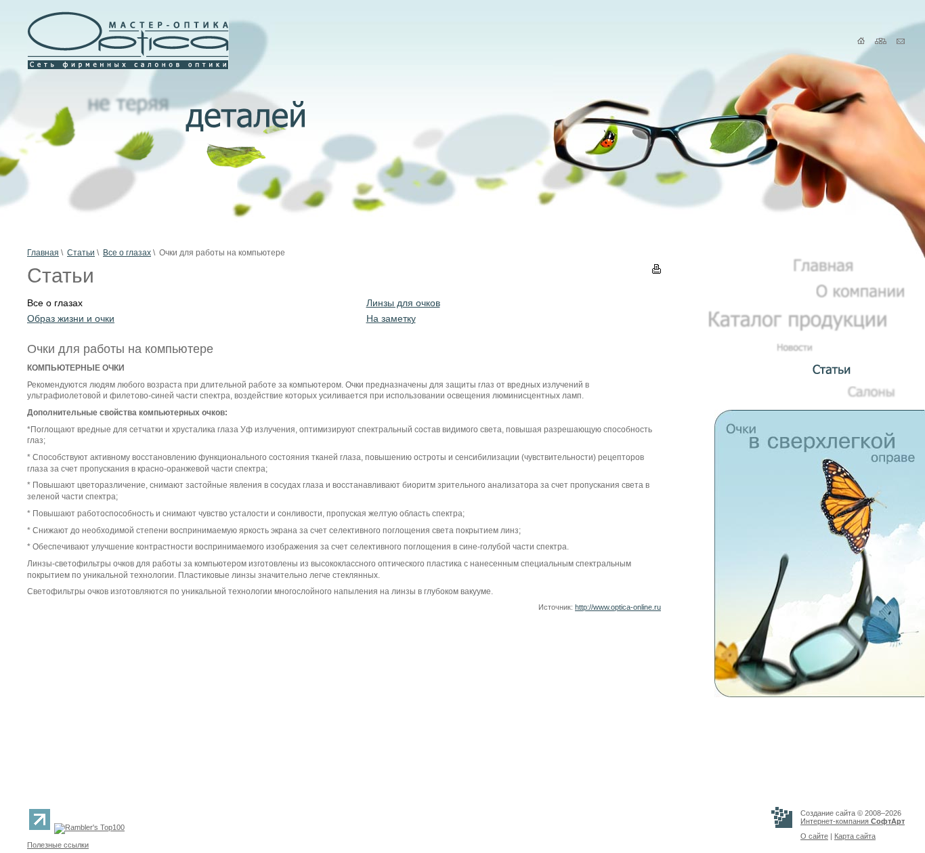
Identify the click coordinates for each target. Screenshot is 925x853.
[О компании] (860, 295)
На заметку (391, 318)
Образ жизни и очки (70, 318)
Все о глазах (127, 252)
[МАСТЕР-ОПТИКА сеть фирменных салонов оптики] (128, 66)
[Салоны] (876, 395)
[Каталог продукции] (806, 328)
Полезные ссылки (58, 845)
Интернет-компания (852, 821)
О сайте (814, 836)
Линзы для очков (403, 302)
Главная (43, 252)
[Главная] (849, 269)
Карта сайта (855, 836)
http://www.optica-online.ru (618, 607)
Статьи (81, 252)
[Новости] (841, 349)
